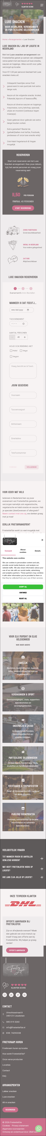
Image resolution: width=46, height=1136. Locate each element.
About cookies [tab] (23, 551)
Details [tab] (38, 551)
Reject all (23, 598)
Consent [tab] (8, 551)
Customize (23, 592)
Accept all (23, 586)
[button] (42, 540)
